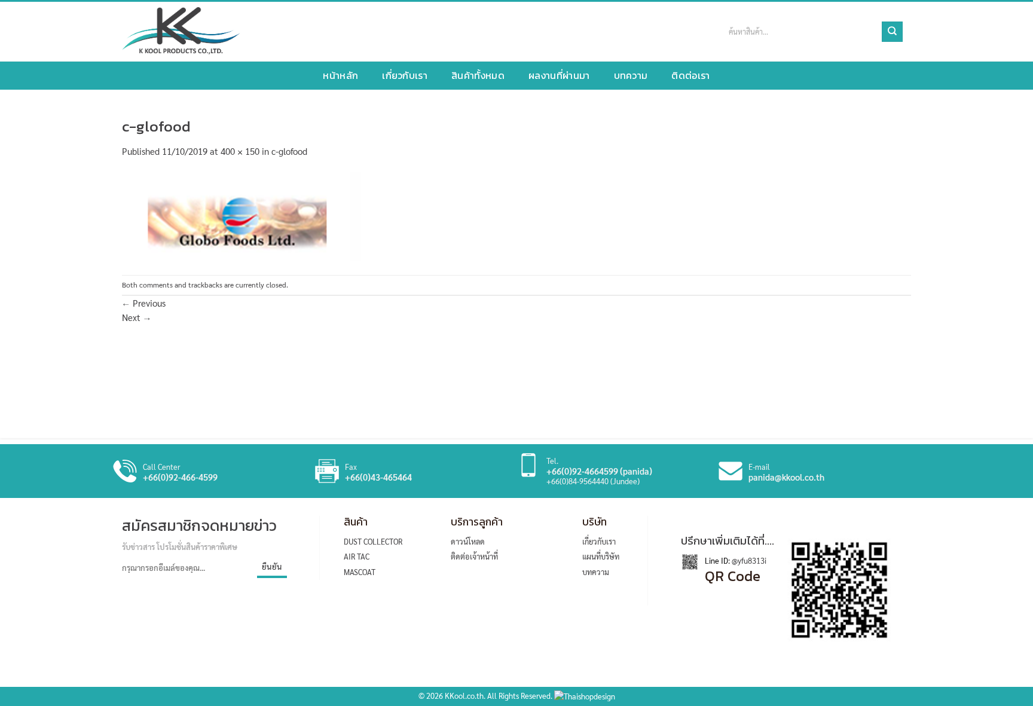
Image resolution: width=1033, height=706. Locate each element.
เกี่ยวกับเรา (404, 75)
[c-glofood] (241, 215)
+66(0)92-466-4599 (180, 477)
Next (136, 317)
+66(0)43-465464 (378, 477)
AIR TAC (356, 556)
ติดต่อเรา (690, 75)
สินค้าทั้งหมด (478, 75)
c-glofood (289, 151)
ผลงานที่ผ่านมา (559, 75)
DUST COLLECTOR (373, 541)
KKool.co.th (464, 695)
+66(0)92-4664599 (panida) (599, 471)
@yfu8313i (748, 560)
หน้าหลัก (340, 75)
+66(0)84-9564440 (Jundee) (593, 481)
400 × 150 (240, 151)
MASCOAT (359, 572)
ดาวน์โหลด (468, 541)
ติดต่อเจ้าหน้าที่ (474, 556)
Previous (144, 302)
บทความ (631, 75)
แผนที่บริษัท (600, 556)
